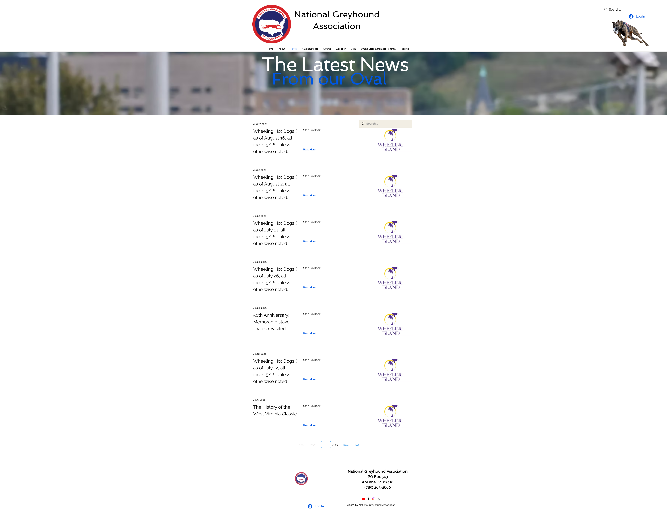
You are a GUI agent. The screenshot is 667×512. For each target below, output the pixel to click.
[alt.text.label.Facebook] (368, 499)
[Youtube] (363, 499)
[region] (269, 22)
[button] (405, 48)
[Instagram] (373, 499)
